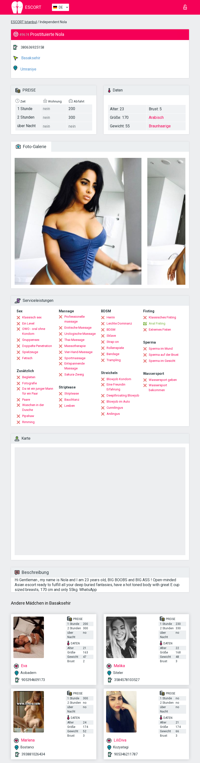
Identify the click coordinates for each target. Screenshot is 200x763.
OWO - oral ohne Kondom (33, 331)
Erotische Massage (77, 327)
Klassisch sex (31, 317)
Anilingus (113, 414)
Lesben (69, 405)
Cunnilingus (115, 407)
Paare (26, 399)
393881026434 (33, 754)
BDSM (111, 329)
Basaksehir (30, 58)
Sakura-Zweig (74, 374)
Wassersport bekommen (158, 387)
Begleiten (28, 377)
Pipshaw (28, 416)
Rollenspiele (115, 348)
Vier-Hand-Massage (78, 352)
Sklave (111, 335)
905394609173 (33, 680)
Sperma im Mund (161, 348)
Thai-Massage (74, 340)
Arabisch (156, 117)
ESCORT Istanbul (24, 22)
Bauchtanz (71, 399)
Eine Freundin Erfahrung (116, 387)
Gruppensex (30, 340)
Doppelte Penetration (37, 346)
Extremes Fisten (160, 329)
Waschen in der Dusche (33, 407)
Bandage (113, 354)
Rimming (28, 422)
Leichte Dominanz (119, 323)
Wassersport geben (163, 380)
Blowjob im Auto (118, 401)
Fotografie (29, 383)
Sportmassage (74, 358)
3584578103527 (127, 680)
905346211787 (126, 754)
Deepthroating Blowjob (123, 395)
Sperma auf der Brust (164, 354)
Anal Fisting (157, 323)
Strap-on (113, 342)
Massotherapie (75, 346)
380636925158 (32, 47)
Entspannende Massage (74, 366)
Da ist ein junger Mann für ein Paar (37, 391)
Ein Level (28, 323)
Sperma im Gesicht (162, 361)
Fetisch (27, 358)
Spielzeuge (30, 352)
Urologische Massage (80, 334)
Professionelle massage (74, 319)
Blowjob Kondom (119, 379)
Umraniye (28, 69)
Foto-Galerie (34, 146)
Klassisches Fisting (162, 317)
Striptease (71, 393)
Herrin (111, 317)
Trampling (114, 360)
